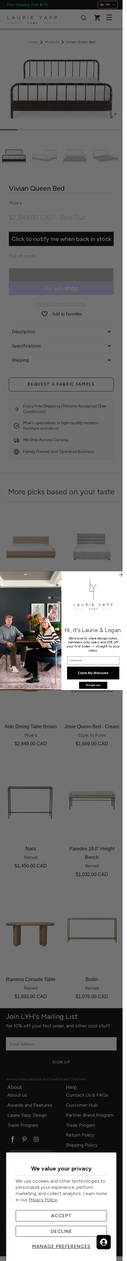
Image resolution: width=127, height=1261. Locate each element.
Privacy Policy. (43, 1199)
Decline (61, 1231)
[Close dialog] (121, 574)
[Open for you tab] (104, 1242)
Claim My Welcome (93, 673)
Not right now (93, 685)
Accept (61, 1215)
